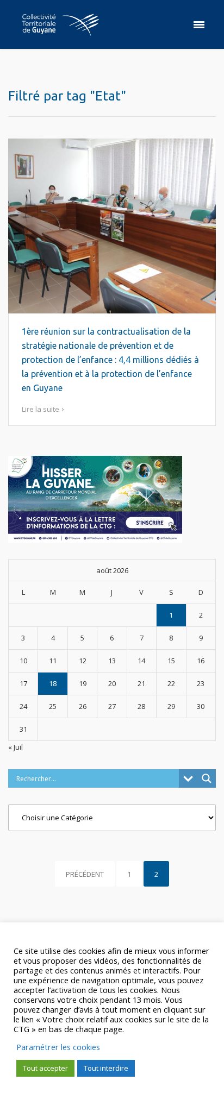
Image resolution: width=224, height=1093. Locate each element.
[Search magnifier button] (206, 778)
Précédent (85, 874)
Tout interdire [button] (106, 1068)
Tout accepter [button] (45, 1068)
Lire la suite (40, 409)
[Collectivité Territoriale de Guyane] (60, 24)
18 (53, 683)
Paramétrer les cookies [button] (58, 1046)
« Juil (15, 747)
